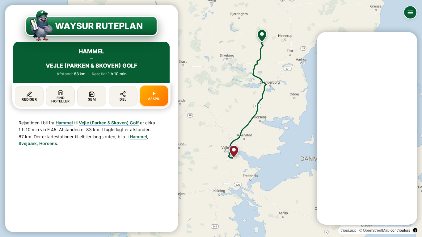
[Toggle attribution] (415, 230)
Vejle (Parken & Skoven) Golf (109, 122)
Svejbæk (28, 143)
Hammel (64, 122)
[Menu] (410, 12)
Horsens (48, 143)
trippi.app (349, 230)
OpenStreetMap (376, 230)
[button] (262, 36)
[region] (211, 118)
